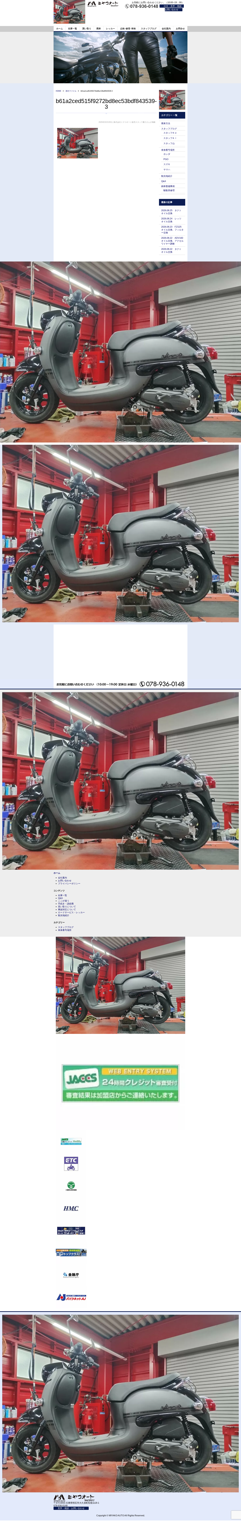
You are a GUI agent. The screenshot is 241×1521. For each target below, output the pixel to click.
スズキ (166, 164)
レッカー (110, 28)
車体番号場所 (168, 150)
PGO (165, 159)
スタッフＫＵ (170, 133)
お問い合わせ (64, 880)
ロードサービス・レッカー (71, 912)
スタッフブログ (148, 28)
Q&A (163, 181)
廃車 (98, 28)
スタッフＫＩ (170, 138)
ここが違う (63, 901)
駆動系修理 (169, 190)
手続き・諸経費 (66, 904)
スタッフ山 (169, 143)
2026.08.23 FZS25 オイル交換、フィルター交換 (172, 230)
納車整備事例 (168, 186)
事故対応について (67, 909)
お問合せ (180, 28)
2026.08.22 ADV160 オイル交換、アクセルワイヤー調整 (173, 241)
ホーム (59, 28)
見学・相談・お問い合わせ (71, 1508)
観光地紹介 (166, 176)
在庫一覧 (72, 28)
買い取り (86, 28)
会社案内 (166, 28)
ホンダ (166, 154)
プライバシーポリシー (69, 883)
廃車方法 (165, 123)
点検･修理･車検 (128, 28)
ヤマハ (166, 169)
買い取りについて (67, 906)
